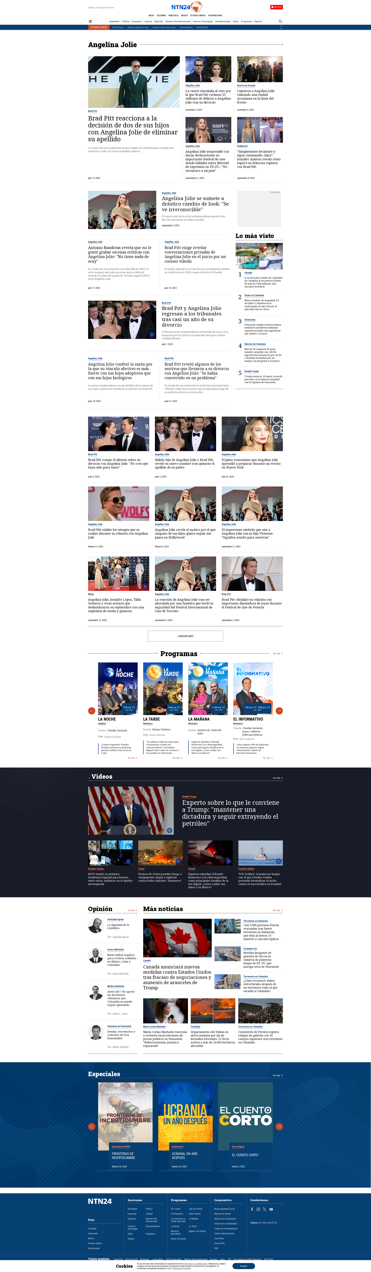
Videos (101, 776)
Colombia (195, 1026)
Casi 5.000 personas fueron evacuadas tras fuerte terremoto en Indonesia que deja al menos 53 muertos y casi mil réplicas (261, 932)
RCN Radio (144, 1259)
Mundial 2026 (202, 27)
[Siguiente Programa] (279, 710)
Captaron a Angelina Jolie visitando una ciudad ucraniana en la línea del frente (256, 96)
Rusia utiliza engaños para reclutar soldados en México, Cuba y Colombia (121, 959)
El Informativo (248, 719)
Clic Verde (175, 1209)
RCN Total (268, 1259)
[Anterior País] (281, 26)
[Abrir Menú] (90, 21)
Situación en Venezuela (119, 1026)
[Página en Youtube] (271, 1209)
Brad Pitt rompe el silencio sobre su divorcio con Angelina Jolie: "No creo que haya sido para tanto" (118, 463)
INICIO (151, 15)
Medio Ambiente (115, 986)
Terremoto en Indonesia (255, 920)
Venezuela (249, 319)
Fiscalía (248, 272)
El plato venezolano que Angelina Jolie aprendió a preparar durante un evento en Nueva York (251, 463)
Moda (91, 594)
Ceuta (141, 868)
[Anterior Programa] (91, 710)
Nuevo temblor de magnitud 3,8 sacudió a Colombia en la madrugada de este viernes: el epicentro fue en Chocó (261, 305)
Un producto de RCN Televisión (247, 1259)
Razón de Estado (178, 1239)
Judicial (148, 21)
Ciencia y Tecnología (203, 21)
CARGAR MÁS (185, 636)
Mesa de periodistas (176, 1232)
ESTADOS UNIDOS (198, 15)
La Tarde (151, 719)
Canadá (147, 960)
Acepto (243, 1266)
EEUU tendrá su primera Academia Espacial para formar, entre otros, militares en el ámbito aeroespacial (110, 879)
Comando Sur (250, 948)
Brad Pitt (92, 111)
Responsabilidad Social (224, 1209)
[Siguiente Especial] (279, 1126)
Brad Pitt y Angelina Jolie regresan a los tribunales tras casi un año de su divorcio (191, 316)
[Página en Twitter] (265, 1209)
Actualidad (114, 21)
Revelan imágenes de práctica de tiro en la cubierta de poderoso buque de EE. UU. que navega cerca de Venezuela (261, 959)
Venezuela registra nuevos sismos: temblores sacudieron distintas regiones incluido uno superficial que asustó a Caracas (262, 329)
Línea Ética (219, 1238)
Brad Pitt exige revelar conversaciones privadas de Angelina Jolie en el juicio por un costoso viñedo (195, 254)
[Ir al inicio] (104, 1206)
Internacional (93, 1248)
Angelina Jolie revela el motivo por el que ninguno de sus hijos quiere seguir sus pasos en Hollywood (185, 533)
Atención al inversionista (225, 1218)
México (91, 1238)
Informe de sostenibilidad (225, 1223)
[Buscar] (280, 21)
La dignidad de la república (118, 926)
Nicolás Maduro (186, 27)
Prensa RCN (219, 1243)
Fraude (191, 868)
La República (157, 1259)
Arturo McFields (115, 949)
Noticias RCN (131, 1259)
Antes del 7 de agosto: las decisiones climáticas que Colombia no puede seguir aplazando (121, 998)
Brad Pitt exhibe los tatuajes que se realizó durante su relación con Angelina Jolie (118, 533)
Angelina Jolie (193, 85)
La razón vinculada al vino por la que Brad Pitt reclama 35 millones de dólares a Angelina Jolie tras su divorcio (208, 96)
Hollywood (242, 146)
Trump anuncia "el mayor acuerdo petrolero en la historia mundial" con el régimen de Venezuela (263, 379)
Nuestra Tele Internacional (178, 21)
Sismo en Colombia (254, 295)
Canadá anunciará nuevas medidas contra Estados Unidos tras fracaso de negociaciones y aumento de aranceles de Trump (177, 977)
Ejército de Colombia (255, 344)
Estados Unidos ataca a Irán (164, 27)
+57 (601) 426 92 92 (268, 1223)
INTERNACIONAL (215, 15)
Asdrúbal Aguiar (115, 919)
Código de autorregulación (226, 1228)
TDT (229, 1259)
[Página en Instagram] (258, 1209)
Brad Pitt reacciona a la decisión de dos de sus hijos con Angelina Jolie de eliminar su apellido (133, 128)
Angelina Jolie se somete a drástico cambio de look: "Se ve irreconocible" (195, 203)
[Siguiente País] (281, 28)
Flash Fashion (195, 1214)
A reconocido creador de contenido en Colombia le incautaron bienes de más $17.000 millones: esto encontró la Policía (263, 282)
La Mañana (199, 719)
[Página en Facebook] (252, 1209)
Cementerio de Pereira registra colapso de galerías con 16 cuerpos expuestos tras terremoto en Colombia (260, 1037)
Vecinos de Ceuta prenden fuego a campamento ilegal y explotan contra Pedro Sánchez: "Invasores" (160, 877)
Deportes (158, 21)
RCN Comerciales (174, 1259)
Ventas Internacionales (224, 1233)
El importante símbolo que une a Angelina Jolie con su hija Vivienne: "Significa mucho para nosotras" (247, 533)
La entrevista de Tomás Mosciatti (178, 1220)
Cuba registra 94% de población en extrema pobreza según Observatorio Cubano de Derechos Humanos (253, 748)
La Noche (107, 719)
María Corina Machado (154, 1026)
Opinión (258, 21)
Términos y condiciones (195, 1264)
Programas (246, 21)
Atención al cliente (222, 1214)
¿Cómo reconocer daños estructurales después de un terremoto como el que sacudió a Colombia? (260, 986)
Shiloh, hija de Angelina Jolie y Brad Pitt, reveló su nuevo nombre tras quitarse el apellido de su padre (184, 463)
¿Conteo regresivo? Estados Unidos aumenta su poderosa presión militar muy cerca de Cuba (116, 748)
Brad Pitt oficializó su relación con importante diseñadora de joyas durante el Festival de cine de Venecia (252, 603)
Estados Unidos (96, 868)
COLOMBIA (161, 15)
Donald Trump (117, 27)
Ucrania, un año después (185, 1156)
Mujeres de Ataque (197, 1231)
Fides (222, 1259)
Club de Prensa (195, 1209)
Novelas (213, 1259)
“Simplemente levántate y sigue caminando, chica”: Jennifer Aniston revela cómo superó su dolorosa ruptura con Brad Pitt (259, 159)
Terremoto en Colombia (255, 976)
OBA (216, 1248)
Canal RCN (118, 1259)
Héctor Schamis (120, 1046)
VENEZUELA (173, 15)
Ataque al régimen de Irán (138, 27)
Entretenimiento (222, 21)
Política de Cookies (181, 1268)
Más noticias (163, 909)
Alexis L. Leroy (119, 1013)
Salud (235, 21)
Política (125, 21)
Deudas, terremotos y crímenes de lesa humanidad (121, 1035)
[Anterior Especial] (91, 1126)
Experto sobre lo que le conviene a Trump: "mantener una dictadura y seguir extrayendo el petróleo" (230, 813)
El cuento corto (245, 1155)
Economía (136, 21)
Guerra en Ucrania (246, 85)
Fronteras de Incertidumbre (123, 1156)
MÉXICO (184, 15)
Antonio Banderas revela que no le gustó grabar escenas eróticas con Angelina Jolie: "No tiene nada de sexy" (119, 254)
